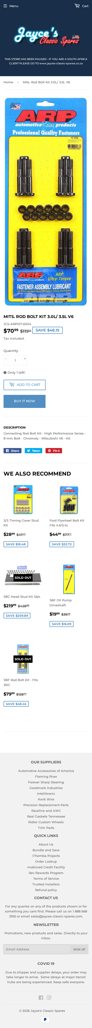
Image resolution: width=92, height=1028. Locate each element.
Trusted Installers (46, 884)
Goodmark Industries (46, 788)
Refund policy (46, 890)
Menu (13, 6)
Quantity (11, 351)
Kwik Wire (46, 799)
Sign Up (79, 949)
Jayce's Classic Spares (48, 1011)
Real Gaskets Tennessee (46, 816)
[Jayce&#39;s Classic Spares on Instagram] (49, 998)
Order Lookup (46, 861)
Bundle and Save (46, 850)
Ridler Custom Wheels (46, 822)
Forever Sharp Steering (46, 782)
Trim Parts (46, 828)
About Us (46, 844)
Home (8, 82)
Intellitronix (46, 793)
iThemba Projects (46, 856)
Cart (84, 6)
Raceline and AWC (46, 811)
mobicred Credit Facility (46, 867)
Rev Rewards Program (46, 873)
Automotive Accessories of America (46, 771)
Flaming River (46, 776)
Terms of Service (46, 878)
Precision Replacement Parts (46, 805)
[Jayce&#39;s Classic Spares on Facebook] (40, 998)
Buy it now (24, 401)
